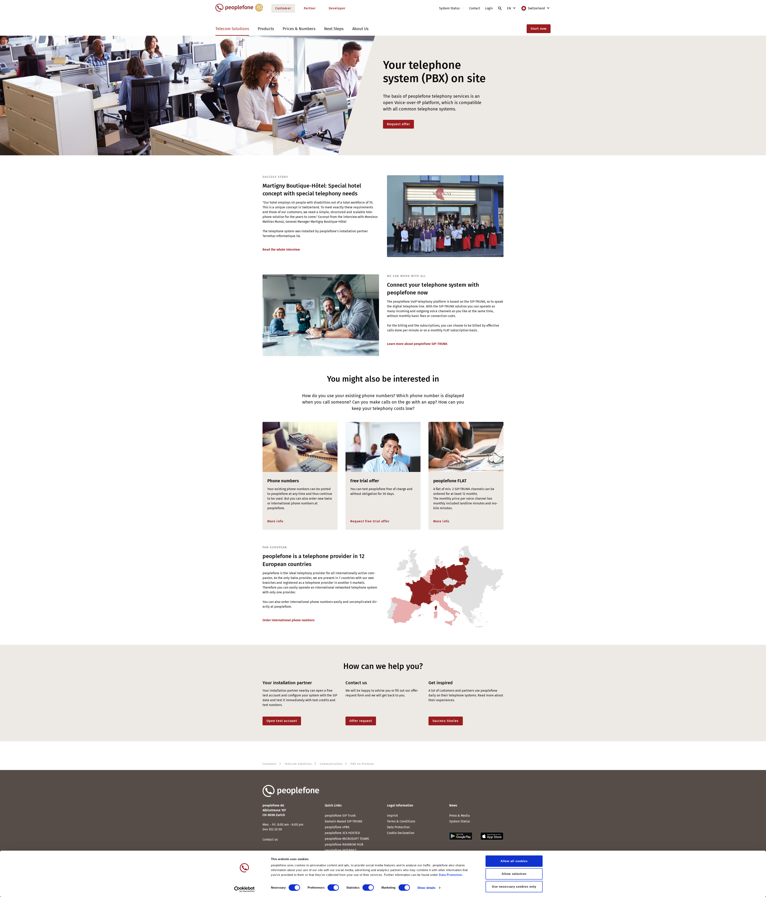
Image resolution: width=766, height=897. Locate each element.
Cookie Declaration (400, 833)
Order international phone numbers (289, 620)
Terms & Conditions (401, 821)
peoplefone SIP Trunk (340, 815)
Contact (474, 8)
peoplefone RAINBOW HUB (344, 844)
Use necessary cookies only (514, 886)
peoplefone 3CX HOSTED (342, 833)
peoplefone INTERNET (340, 850)
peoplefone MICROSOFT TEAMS (347, 839)
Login (489, 8)
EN (509, 8)
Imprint (392, 815)
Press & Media (459, 815)
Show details (426, 887)
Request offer (398, 124)
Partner (310, 8)
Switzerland (536, 8)
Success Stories (445, 721)
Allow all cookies (514, 861)
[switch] (333, 887)
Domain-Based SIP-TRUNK (343, 821)
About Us (360, 28)
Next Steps (334, 28)
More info (275, 521)
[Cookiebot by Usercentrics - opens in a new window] (244, 889)
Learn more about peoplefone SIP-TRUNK (417, 344)
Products (266, 28)
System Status (459, 821)
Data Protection (398, 827)
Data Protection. (451, 874)
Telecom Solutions (232, 28)
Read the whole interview (281, 249)
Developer (337, 8)
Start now (539, 29)
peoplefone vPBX (337, 827)
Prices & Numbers (299, 28)
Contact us (270, 839)
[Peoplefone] (239, 11)
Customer (283, 8)
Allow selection (514, 873)
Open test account (282, 721)
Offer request (360, 721)
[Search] (500, 8)
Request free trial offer (369, 521)
